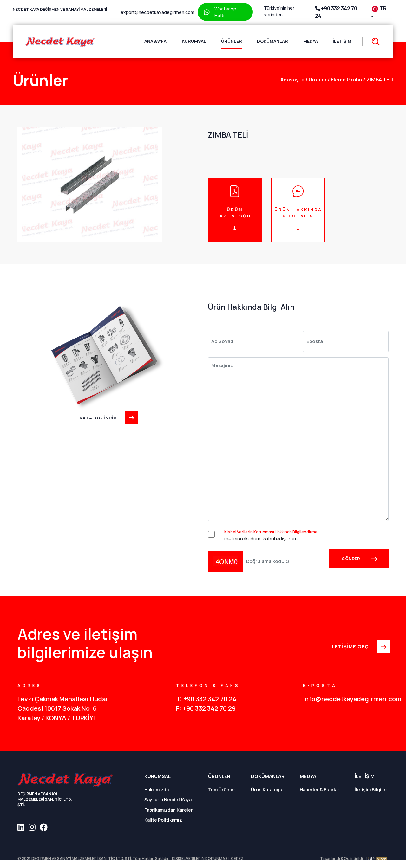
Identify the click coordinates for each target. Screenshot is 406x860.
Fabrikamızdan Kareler (168, 810)
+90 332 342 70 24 (336, 12)
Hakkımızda (156, 789)
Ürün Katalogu (266, 789)
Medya (310, 41)
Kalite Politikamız (163, 820)
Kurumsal (194, 41)
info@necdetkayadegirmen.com (346, 699)
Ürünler (231, 41)
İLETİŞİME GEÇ (350, 646)
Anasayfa (155, 41)
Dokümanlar (272, 41)
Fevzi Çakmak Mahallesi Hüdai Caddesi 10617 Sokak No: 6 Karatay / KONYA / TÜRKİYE (62, 708)
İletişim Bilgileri (372, 789)
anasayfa (292, 79)
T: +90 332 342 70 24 (206, 699)
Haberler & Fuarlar (319, 789)
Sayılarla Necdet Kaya (168, 800)
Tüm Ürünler (221, 789)
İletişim (342, 41)
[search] (372, 42)
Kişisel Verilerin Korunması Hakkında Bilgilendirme (271, 531)
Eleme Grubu (345, 79)
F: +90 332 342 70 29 (206, 708)
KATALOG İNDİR (98, 418)
